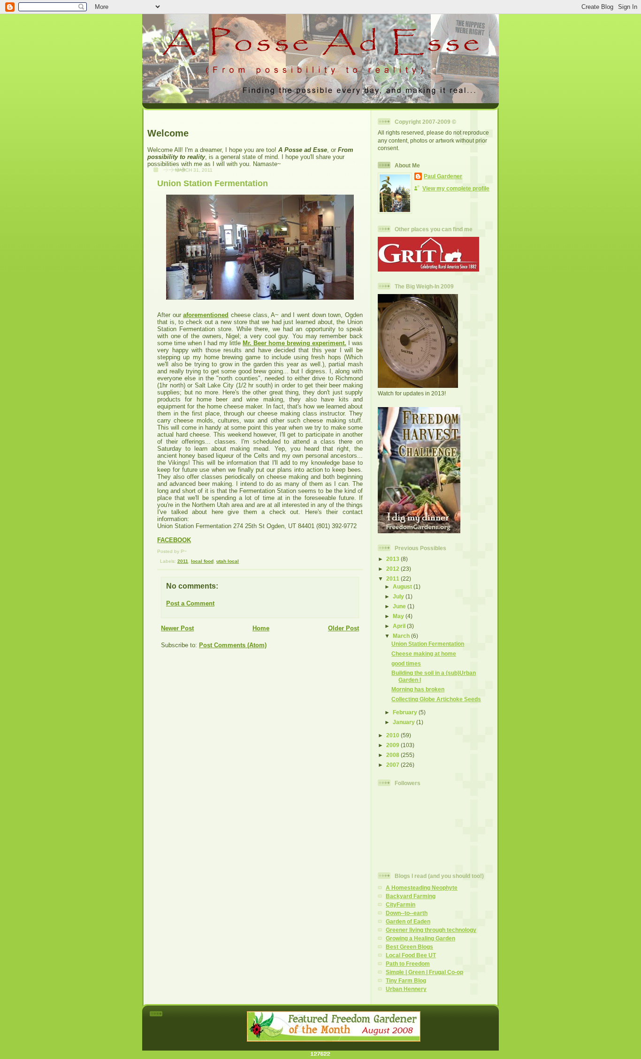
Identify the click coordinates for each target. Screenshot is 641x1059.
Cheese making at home (423, 654)
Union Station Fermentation (212, 183)
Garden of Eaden (408, 921)
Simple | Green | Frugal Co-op (424, 972)
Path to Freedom (408, 964)
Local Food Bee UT (411, 955)
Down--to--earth (406, 913)
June (400, 606)
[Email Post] (158, 561)
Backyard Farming (410, 896)
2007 (393, 765)
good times (406, 663)
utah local (227, 561)
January (404, 722)
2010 (393, 735)
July (399, 596)
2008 (393, 755)
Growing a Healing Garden (420, 938)
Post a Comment (190, 603)
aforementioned (206, 314)
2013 (393, 559)
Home (260, 628)
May (399, 616)
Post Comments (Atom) (233, 645)
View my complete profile (455, 188)
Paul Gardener (443, 176)
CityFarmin (400, 904)
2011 (182, 561)
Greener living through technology (431, 930)
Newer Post (177, 628)
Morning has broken (417, 689)
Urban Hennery (406, 989)
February (406, 712)
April (400, 626)
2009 (393, 745)
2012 (393, 569)
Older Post (343, 628)
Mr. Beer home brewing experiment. (294, 343)
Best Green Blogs (409, 947)
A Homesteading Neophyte (422, 888)
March (402, 636)
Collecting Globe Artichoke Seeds (436, 699)
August (403, 586)
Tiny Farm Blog (406, 980)
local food (202, 561)
